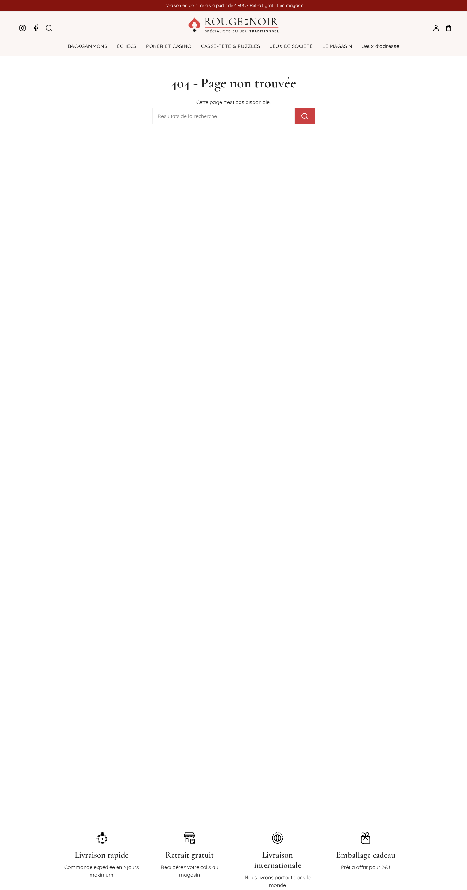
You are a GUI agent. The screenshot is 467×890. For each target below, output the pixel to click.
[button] (87, 46)
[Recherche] (305, 116)
